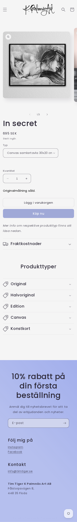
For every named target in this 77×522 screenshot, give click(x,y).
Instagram (15, 447)
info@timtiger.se (20, 471)
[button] (5, 9)
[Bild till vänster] (29, 114)
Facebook (15, 452)
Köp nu (38, 214)
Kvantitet (9, 171)
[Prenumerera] (64, 423)
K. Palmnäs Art (31, 518)
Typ (5, 145)
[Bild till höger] (47, 114)
